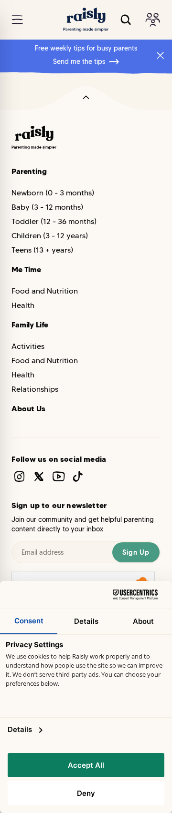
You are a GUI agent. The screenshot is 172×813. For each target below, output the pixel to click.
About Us (28, 408)
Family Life (29, 324)
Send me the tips (79, 61)
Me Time (26, 269)
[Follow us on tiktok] (78, 476)
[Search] (125, 19)
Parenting (29, 171)
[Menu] (17, 20)
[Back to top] (86, 98)
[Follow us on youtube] (58, 476)
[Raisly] (86, 20)
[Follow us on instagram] (19, 476)
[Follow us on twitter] (39, 476)
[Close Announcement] (160, 55)
